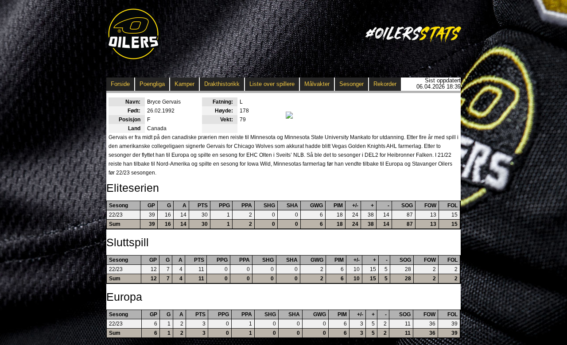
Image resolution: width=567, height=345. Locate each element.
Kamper (184, 84)
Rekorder (384, 84)
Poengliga (152, 84)
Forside (120, 84)
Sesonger (351, 84)
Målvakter (317, 84)
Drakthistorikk (222, 84)
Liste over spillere (272, 84)
